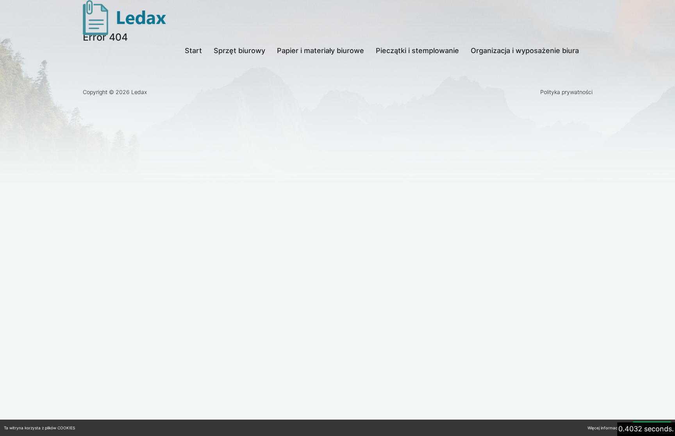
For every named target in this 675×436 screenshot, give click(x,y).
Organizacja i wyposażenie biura (525, 50)
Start (193, 50)
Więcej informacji (603, 427)
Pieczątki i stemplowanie (417, 50)
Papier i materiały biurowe (320, 50)
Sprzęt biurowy (239, 50)
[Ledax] (126, 17)
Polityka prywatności (566, 92)
